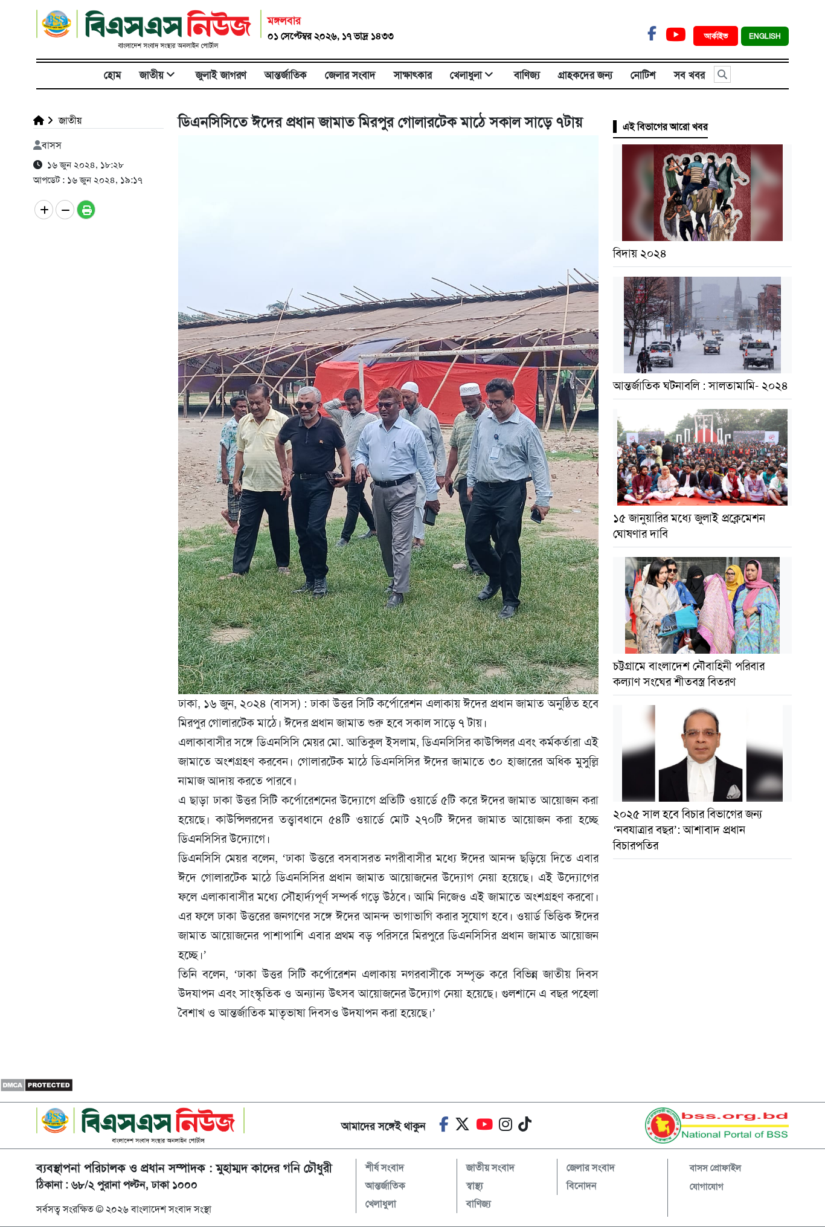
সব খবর (689, 75)
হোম (112, 75)
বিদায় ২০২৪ (640, 253)
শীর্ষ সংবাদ (384, 1167)
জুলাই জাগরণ (221, 75)
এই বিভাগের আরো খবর (665, 126)
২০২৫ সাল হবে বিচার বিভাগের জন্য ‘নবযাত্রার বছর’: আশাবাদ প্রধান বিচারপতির (687, 830)
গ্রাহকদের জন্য (585, 75)
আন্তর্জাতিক (286, 75)
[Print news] (86, 209)
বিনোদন (582, 1185)
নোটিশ (643, 75)
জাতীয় (152, 75)
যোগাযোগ (707, 1186)
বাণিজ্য (527, 75)
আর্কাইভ (717, 36)
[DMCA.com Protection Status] (36, 1084)
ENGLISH (765, 36)
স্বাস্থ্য (474, 1185)
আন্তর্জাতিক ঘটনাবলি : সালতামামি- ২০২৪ (700, 385)
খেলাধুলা (466, 75)
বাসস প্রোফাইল (715, 1168)
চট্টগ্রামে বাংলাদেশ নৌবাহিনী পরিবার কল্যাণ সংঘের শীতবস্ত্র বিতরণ (689, 674)
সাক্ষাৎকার (413, 75)
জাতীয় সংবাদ (490, 1167)
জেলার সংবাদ (350, 75)
